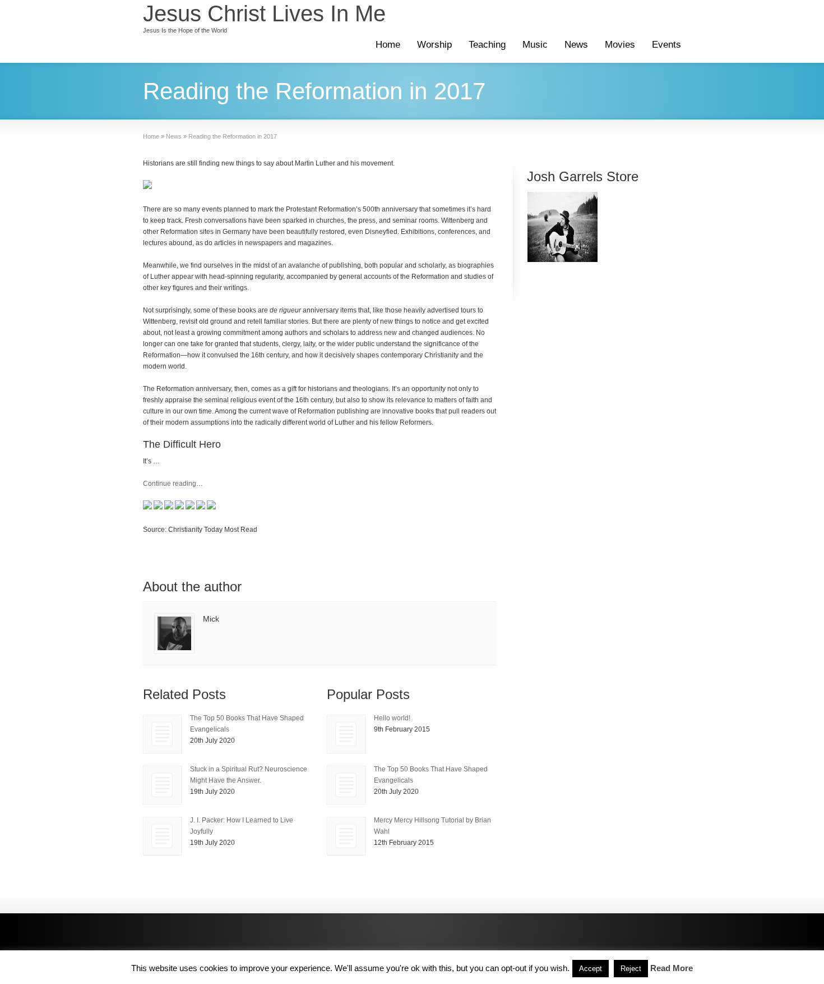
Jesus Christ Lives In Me (264, 13)
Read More (671, 968)
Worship (434, 44)
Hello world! (392, 718)
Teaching (487, 44)
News (576, 44)
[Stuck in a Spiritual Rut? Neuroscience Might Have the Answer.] (162, 785)
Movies (620, 44)
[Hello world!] (346, 734)
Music (535, 44)
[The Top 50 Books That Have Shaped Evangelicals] (162, 734)
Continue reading (169, 484)
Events (666, 44)
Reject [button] (631, 968)
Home (388, 44)
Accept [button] (590, 968)
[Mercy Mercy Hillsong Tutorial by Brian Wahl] (346, 836)
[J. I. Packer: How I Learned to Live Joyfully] (162, 836)
